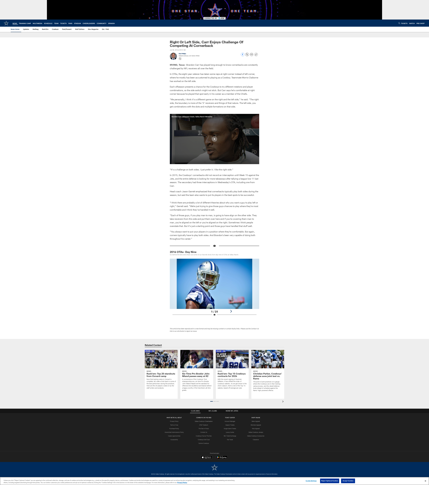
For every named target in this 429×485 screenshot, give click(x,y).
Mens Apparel (256, 421)
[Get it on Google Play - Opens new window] (222, 458)
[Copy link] (256, 54)
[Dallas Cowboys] (214, 467)
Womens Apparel (256, 425)
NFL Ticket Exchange (230, 436)
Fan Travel (230, 439)
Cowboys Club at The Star (204, 436)
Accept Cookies (348, 481)
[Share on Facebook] (242, 56)
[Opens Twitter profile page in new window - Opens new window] (180, 58)
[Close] (425, 480)
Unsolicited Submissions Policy (174, 432)
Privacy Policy (174, 421)
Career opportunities (174, 436)
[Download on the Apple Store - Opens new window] (206, 457)
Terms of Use (174, 425)
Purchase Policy (174, 428)
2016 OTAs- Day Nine (183, 251)
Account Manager (230, 421)
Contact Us (203, 432)
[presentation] (283, 402)
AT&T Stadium (203, 425)
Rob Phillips (182, 53)
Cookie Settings (311, 481)
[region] (214, 481)
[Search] (399, 23)
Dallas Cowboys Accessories (255, 436)
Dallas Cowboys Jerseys (256, 432)
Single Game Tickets (230, 428)
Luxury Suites (230, 432)
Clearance (256, 439)
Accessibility (174, 439)
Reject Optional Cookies (329, 481)
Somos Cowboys (204, 443)
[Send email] (251, 56)
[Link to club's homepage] (6, 23)
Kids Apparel (256, 428)
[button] (214, 139)
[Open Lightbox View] (214, 289)
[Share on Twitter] (247, 56)
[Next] (231, 311)
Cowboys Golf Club (204, 439)
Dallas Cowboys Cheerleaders (204, 421)
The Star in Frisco (204, 428)
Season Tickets (229, 425)
